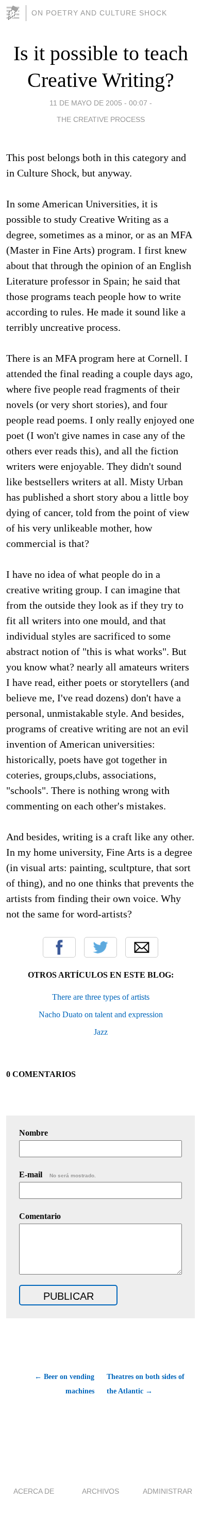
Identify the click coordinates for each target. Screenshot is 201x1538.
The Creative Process (101, 119)
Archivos (100, 1491)
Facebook (59, 947)
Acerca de (33, 1491)
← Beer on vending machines (64, 1384)
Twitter (100, 947)
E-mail (57, 1174)
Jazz (101, 1032)
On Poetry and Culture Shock (99, 13)
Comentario (40, 1216)
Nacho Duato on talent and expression (101, 1014)
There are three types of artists (100, 997)
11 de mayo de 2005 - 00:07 (98, 103)
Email (141, 947)
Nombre (33, 1132)
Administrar (167, 1491)
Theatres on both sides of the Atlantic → (146, 1384)
